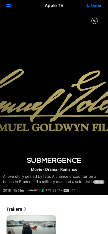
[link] (16, 209)
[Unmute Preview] (94, 21)
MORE (99, 182)
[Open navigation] (11, 5)
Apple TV (54, 5)
